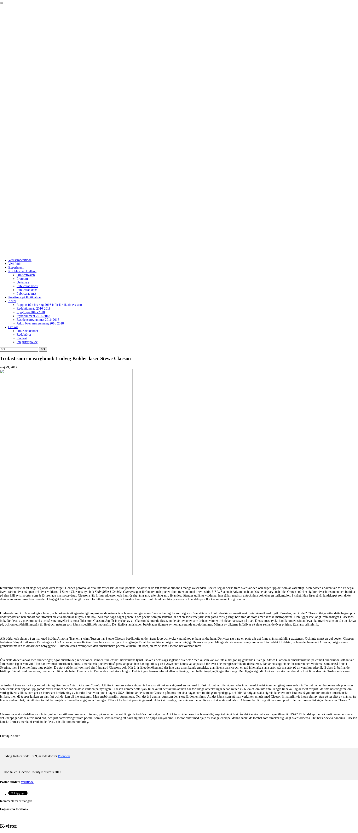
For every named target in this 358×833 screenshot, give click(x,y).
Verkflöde (14, 263)
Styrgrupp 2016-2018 (31, 312)
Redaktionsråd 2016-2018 (34, 308)
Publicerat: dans (27, 290)
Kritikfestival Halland (22, 271)
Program (22, 278)
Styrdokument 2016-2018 (33, 316)
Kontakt (22, 338)
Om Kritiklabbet (27, 331)
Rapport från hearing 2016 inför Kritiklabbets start (49, 304)
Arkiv (12, 301)
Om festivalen (26, 275)
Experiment (15, 267)
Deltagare (23, 282)
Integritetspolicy (27, 342)
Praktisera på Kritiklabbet (24, 297)
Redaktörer (24, 334)
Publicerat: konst (27, 286)
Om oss (13, 327)
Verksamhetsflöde (19, 260)
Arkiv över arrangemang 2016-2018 (40, 323)
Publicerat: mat (26, 293)
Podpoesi (64, 756)
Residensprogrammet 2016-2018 (38, 319)
